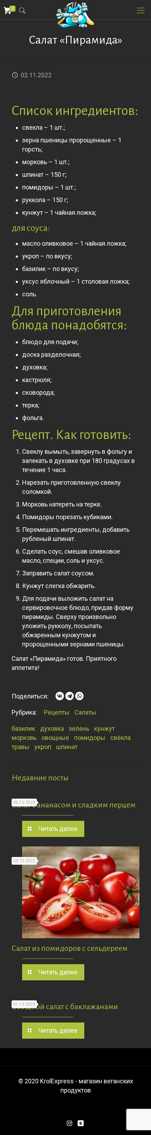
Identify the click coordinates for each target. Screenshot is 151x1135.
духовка (52, 728)
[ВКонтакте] (59, 696)
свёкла (120, 737)
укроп (42, 746)
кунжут (104, 728)
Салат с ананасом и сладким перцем (74, 805)
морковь (24, 737)
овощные (55, 737)
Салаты (85, 712)
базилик (23, 728)
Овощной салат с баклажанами (65, 1006)
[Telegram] (69, 696)
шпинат (67, 746)
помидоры (89, 737)
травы (20, 746)
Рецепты (57, 712)
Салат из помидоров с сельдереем (69, 948)
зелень (79, 728)
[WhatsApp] (79, 696)
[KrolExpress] (75, 9)
